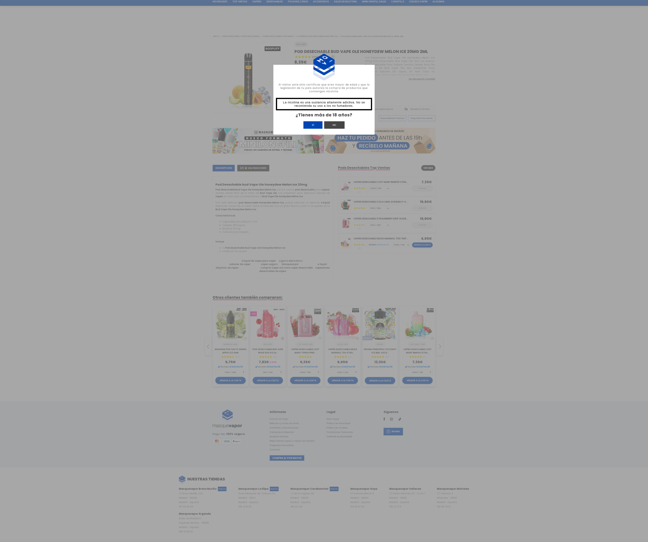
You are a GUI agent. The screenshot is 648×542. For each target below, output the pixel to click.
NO (334, 125)
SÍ (313, 125)
